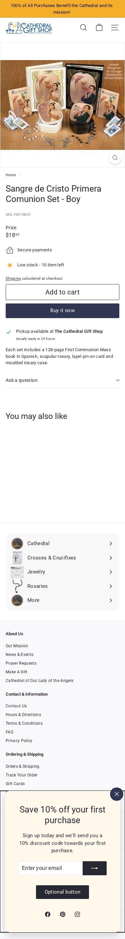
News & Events (19, 654)
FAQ (9, 732)
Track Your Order (21, 775)
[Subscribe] (95, 868)
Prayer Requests (21, 663)
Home (11, 175)
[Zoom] (115, 158)
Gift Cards (15, 783)
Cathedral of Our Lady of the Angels (39, 680)
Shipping (13, 278)
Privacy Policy (19, 740)
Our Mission (17, 646)
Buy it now (62, 310)
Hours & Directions (23, 714)
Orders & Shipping (23, 766)
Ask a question (22, 380)
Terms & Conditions (24, 723)
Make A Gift (17, 672)
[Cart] (99, 27)
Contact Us (16, 706)
